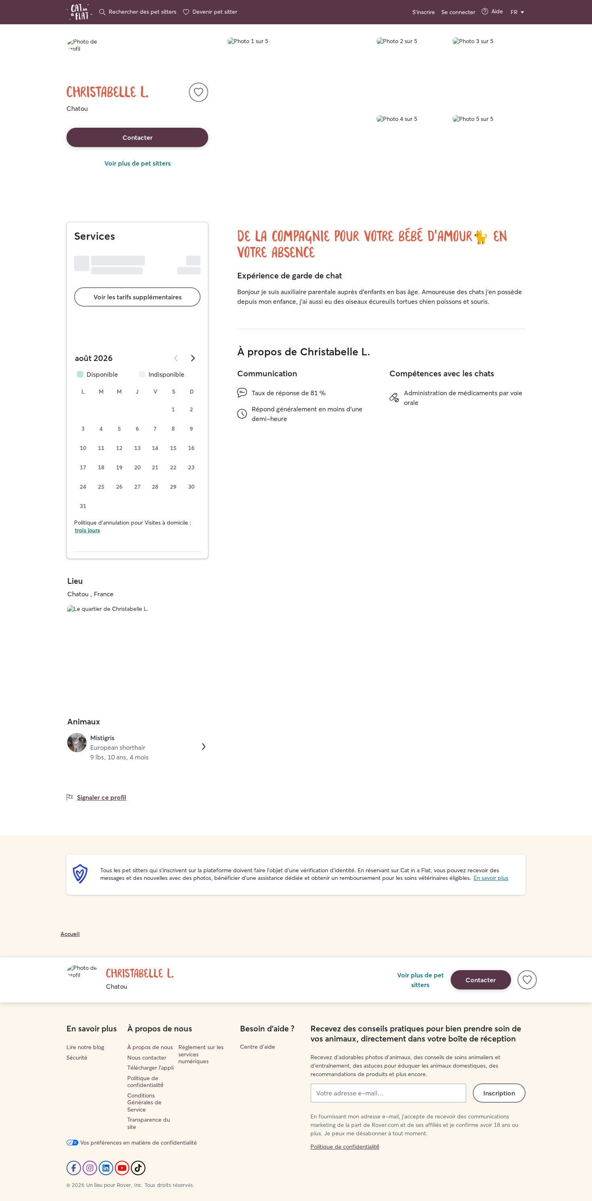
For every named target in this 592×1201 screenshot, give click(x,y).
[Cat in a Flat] (79, 12)
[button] (198, 92)
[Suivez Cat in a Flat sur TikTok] (138, 1168)
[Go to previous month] (176, 358)
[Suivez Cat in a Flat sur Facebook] (73, 1168)
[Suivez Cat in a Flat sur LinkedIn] (106, 1168)
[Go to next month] (192, 358)
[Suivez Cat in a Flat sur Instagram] (90, 1168)
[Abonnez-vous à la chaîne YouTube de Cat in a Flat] (122, 1168)
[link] (137, 747)
